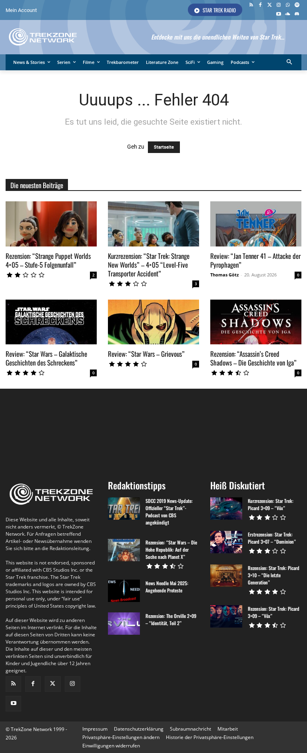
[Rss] (251, 5)
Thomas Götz (224, 275)
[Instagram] (278, 5)
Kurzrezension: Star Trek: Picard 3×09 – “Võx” (270, 504)
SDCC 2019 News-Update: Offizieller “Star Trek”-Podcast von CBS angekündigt (169, 511)
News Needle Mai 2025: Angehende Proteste (167, 587)
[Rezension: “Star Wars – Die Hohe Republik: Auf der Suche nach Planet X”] (124, 550)
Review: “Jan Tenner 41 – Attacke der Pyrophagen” (255, 260)
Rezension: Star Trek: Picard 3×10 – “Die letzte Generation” (273, 575)
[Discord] (296, 14)
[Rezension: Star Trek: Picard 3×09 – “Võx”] (226, 616)
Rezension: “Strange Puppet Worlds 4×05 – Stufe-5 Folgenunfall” (48, 260)
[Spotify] (296, 5)
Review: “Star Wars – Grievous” (146, 354)
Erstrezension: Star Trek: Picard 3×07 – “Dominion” (272, 538)
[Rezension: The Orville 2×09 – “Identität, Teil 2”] (124, 623)
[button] (289, 62)
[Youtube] (278, 14)
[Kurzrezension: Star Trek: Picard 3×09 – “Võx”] (226, 508)
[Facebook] (260, 5)
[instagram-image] (30, 430)
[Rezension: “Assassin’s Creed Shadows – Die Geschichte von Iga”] (255, 322)
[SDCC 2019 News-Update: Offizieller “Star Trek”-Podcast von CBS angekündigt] (124, 508)
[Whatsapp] (287, 5)
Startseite (164, 147)
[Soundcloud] (287, 14)
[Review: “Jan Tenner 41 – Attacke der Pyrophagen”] (255, 223)
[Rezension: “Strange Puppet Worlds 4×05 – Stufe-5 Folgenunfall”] (51, 223)
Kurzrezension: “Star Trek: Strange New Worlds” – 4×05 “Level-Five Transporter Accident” (148, 264)
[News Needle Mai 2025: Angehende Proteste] (124, 591)
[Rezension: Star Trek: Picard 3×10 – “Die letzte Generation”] (226, 575)
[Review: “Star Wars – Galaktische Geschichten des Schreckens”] (51, 322)
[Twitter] (269, 5)
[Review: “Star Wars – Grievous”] (153, 322)
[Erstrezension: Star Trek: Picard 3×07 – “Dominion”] (226, 542)
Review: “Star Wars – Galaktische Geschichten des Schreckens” (46, 358)
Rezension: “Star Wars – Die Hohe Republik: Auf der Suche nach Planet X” (171, 549)
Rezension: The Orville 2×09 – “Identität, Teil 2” (171, 619)
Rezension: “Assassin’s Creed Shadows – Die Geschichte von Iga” (253, 358)
